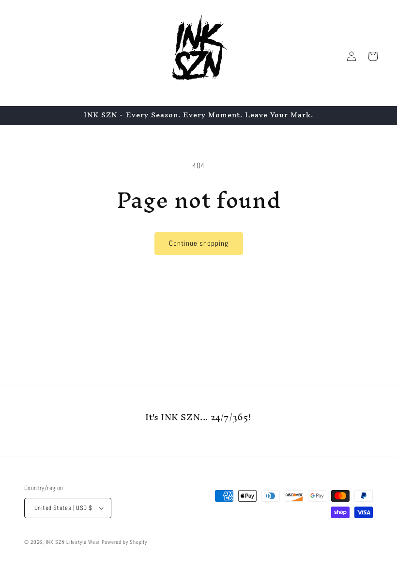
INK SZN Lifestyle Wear (73, 542)
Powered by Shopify (124, 542)
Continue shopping (199, 243)
